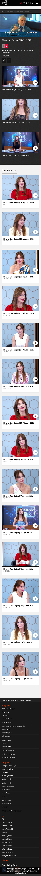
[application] (20, 438)
